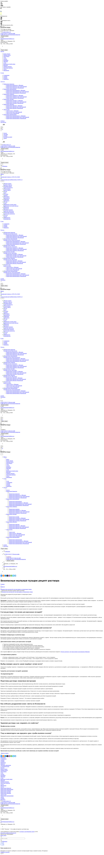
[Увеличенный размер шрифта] (2, 5)
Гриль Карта (6, 56)
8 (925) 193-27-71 (7, 32)
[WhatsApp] (11, 576)
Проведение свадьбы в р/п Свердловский (16, 101)
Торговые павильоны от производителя (6, 766)
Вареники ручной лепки (9, 64)
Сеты (4, 57)
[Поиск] (2, 127)
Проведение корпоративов (10, 114)
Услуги (3, 81)
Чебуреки (5, 61)
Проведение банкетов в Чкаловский (15, 87)
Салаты (5, 59)
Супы (4, 62)
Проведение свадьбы (8, 99)
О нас (2, 73)
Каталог (2, 767)
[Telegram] (15, 576)
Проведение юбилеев (8, 104)
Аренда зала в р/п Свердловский (14, 112)
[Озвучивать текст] (1, 22)
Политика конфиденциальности (8, 832)
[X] (7, 576)
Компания (3, 757)
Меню (2, 51)
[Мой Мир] (5, 576)
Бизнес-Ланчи (6, 53)
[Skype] (13, 576)
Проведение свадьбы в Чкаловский (14, 103)
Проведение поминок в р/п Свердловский (16, 96)
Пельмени (5, 60)
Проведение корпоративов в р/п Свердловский (17, 117)
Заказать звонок (4, 36)
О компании (6, 75)
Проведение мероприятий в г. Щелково (15, 90)
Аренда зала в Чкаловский (12, 113)
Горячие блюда (7, 55)
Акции (2, 797)
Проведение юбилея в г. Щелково (14, 105)
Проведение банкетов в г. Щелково (14, 85)
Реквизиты (6, 79)
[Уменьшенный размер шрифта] (1, 2)
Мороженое (6, 70)
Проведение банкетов (8, 84)
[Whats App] (3, 124)
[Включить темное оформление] (2, 164)
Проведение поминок (8, 94)
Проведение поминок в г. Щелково (14, 95)
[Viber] (9, 576)
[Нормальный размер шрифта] (1, 4)
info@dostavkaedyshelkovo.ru (7, 38)
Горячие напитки (7, 66)
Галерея (5, 76)
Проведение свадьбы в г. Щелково (14, 100)
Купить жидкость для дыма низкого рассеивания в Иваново (75, 651)
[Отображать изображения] (1, 17)
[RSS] (1, 577)
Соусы (5, 69)
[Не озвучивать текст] (1, 23)
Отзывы (5, 77)
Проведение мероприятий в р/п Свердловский (17, 91)
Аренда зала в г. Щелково (12, 110)
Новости (3, 764)
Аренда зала (6, 109)
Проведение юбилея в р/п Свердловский (16, 107)
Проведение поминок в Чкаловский (15, 98)
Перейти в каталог (5, 852)
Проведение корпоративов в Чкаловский (16, 118)
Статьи (3, 121)
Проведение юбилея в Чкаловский (14, 108)
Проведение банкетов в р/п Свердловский (16, 86)
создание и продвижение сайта (26, 831)
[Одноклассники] (3, 576)
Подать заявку (4, 50)
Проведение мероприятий (9, 89)
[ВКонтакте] (1, 576)
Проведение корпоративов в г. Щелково (16, 115)
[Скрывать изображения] (1, 19)
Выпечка (5, 65)
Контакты (3, 122)
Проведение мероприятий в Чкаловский (16, 93)
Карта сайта (3, 835)
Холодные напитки (8, 67)
